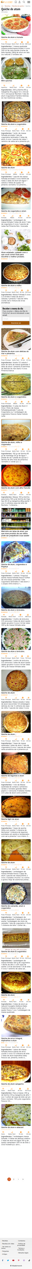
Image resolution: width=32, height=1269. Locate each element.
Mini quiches (6, 81)
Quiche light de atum (10, 819)
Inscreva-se (16, 323)
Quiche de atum (8, 168)
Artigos (4, 1254)
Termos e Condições (20, 1249)
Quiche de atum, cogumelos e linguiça (14, 565)
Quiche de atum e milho (11, 285)
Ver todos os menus (6, 1247)
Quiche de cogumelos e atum (13, 211)
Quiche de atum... (8, 734)
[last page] (23, 1179)
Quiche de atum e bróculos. (13, 610)
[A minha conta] (20, 2)
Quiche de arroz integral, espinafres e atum (11, 1039)
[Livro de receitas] (16, 2)
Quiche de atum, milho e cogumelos (11, 443)
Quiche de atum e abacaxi (12, 1127)
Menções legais (23, 1253)
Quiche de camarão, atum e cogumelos (13, 907)
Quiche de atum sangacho (12, 1084)
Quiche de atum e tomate (12, 37)
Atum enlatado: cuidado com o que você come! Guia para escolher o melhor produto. (14, 254)
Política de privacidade (21, 1244)
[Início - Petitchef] (2, 6)
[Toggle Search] (24, 2)
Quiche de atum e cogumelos (13, 124)
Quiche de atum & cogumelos (13, 951)
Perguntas (5, 1251)
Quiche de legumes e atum (12, 776)
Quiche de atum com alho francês (15, 488)
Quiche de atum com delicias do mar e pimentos (15, 352)
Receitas (5, 1241)
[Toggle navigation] (28, 2)
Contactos (21, 1241)
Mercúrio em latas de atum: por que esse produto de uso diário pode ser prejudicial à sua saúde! (15, 533)
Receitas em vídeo (8, 1244)
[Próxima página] (18, 1179)
